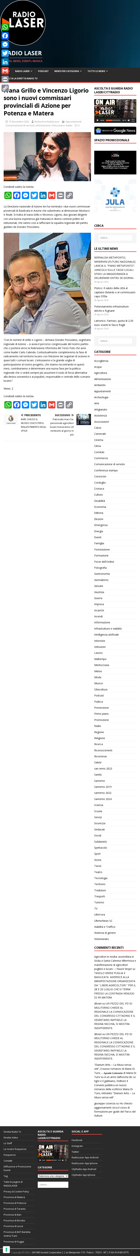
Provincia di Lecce (13, 1226)
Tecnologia (100, 878)
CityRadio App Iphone (83, 1175)
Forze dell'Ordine (104, 561)
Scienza (98, 805)
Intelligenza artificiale (106, 634)
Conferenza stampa (106, 470)
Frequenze (10, 1154)
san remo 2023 (103, 768)
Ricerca (98, 744)
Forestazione (102, 549)
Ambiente (100, 385)
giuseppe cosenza (104, 1103)
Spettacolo (100, 847)
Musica (98, 683)
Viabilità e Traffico (104, 926)
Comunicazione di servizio (19, 125)
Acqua (98, 367)
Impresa (99, 604)
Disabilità (99, 501)
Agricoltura (100, 373)
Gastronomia (102, 573)
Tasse (97, 866)
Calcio (97, 427)
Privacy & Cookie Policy (16, 1191)
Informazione (43, 125)
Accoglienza (101, 361)
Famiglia (99, 543)
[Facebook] (5, 35)
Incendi (98, 616)
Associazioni (101, 421)
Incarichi (99, 610)
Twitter (75, 1151)
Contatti (8, 1160)
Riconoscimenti (103, 750)
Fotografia (100, 567)
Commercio (101, 458)
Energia (98, 531)
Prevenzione (101, 707)
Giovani (98, 586)
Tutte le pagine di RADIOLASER (13, 1183)
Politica (98, 701)
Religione (99, 738)
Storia (97, 860)
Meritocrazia (101, 665)
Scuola (98, 811)
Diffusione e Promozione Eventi (17, 1168)
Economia (100, 507)
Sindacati (99, 829)
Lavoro (98, 653)
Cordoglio (100, 482)
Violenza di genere (105, 932)
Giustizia (99, 592)
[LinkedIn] (5, 62)
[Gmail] (5, 70)
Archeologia (101, 397)
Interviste (99, 640)
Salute (98, 762)
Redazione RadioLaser (47, 121)
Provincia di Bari (12, 1214)
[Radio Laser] (23, 43)
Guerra (98, 598)
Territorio (99, 884)
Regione (99, 732)
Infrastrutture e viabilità (108, 628)
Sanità (98, 774)
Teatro (98, 872)
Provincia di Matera (14, 1197)
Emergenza (101, 525)
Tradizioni (100, 890)
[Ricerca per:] (115, 238)
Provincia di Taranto (15, 1208)
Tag (6, 1176)
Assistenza (100, 415)
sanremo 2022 (102, 793)
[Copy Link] (5, 88)
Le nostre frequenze (15, 1149)
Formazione (101, 555)
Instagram (77, 1146)
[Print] (5, 79)
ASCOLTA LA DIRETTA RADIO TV (20, 78)
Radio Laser (22, 71)
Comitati (99, 452)
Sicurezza (99, 823)
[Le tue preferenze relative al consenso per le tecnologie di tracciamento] (6, 1249)
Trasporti (99, 896)
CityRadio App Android (84, 1169)
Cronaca (99, 488)
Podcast (43, 71)
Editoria (98, 513)
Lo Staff (8, 1143)
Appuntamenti (73, 121)
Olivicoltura (100, 689)
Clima (97, 446)
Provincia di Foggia (14, 1241)
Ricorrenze (100, 756)
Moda (97, 677)
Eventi (97, 537)
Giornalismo (101, 580)
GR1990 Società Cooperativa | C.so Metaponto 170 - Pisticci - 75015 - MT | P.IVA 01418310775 (80, 1252)
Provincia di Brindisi (14, 1220)
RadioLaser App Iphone (85, 1163)
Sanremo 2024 (103, 799)
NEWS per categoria (66, 71)
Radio (69, 125)
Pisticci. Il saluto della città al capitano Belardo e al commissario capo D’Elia (114, 292)
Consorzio (100, 476)
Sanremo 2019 (103, 786)
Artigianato (100, 409)
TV (95, 908)
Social (97, 835)
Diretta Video (11, 1137)
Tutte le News (96, 71)
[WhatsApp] (5, 27)
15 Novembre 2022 (19, 121)
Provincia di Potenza (15, 1203)
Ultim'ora (99, 914)
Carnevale (100, 433)
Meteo (98, 671)
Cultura (98, 494)
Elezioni (98, 519)
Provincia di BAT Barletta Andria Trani (17, 1233)
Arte (96, 403)
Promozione (101, 720)
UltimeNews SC (103, 920)
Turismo (99, 902)
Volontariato (101, 939)
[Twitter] (5, 53)
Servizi (98, 817)
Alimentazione (102, 379)
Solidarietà (100, 841)
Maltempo (100, 659)
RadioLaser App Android (85, 1157)
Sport (97, 853)
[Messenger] (5, 44)
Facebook (77, 1140)
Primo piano (58, 125)
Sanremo (99, 780)
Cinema (98, 440)
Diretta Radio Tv (12, 1131)
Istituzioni (100, 647)
